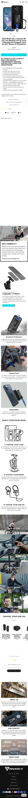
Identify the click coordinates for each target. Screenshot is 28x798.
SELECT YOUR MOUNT (9, 305)
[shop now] (14, 544)
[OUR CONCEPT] (14, 719)
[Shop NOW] (14, 564)
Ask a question (14, 104)
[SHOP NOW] (14, 524)
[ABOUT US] (14, 690)
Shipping (9, 49)
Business (14, 782)
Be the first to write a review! (14, 670)
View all (14, 620)
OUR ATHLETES (13, 785)
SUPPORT (13, 779)
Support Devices (14, 99)
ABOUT (14, 776)
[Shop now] (14, 583)
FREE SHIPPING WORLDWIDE (14, 102)
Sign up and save (13, 773)
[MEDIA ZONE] (14, 747)
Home (13, 36)
